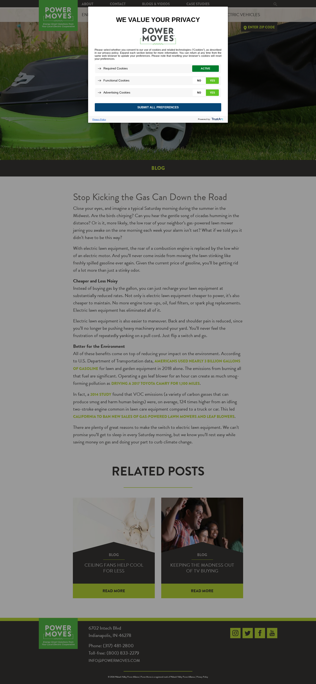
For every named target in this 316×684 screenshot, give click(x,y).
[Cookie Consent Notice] (158, 65)
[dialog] (158, 64)
